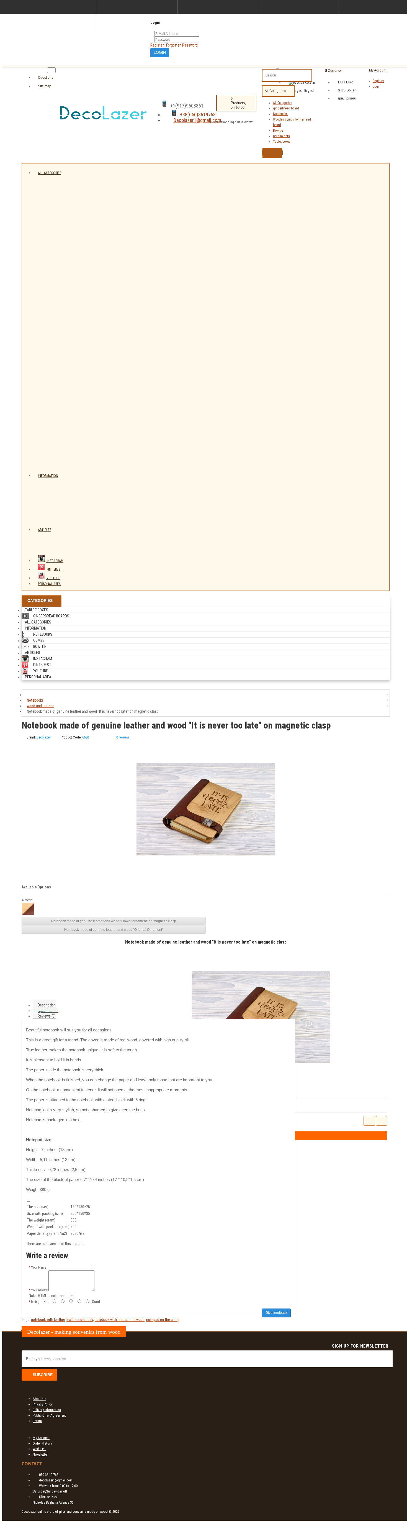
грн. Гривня (347, 98)
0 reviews (123, 737)
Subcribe (43, 1375)
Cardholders (281, 136)
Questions (45, 78)
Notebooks (280, 114)
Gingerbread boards (51, 616)
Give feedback (276, 1313)
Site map (44, 86)
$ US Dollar (347, 90)
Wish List (39, 1449)
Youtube (53, 578)
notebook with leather (48, 1319)
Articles (44, 530)
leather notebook (79, 1319)
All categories (49, 173)
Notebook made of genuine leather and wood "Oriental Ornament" (113, 930)
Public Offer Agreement (49, 1415)
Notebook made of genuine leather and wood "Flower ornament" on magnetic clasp (113, 921)
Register (157, 45)
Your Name (38, 1267)
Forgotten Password (182, 45)
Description (47, 1005)
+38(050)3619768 (197, 114)
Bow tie (278, 130)
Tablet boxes (281, 142)
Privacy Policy (42, 1404)
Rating (35, 1302)
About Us (39, 1399)
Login (376, 86)
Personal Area (49, 584)
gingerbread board (286, 108)
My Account (41, 1438)
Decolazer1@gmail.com (197, 120)
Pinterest (54, 569)
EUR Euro (345, 82)
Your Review (39, 1290)
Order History (42, 1443)
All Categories (282, 103)
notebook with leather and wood (120, 1319)
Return (37, 1421)
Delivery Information (47, 1410)
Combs (39, 640)
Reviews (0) (47, 1016)
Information (48, 476)
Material (27, 900)
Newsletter (40, 1454)
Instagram (54, 561)
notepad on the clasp (162, 1319)
